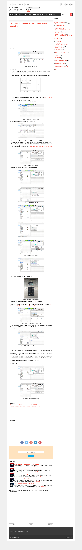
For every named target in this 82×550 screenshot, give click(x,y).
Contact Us (15, 4)
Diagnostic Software (27, 14)
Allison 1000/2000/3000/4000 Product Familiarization (26, 484)
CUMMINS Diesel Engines (60, 34)
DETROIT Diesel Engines (60, 39)
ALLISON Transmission (60, 32)
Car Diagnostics (58, 41)
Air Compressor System (60, 63)
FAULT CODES (17, 14)
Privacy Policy (21, 4)
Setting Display (58, 43)
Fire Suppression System (60, 65)
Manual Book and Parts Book (61, 44)
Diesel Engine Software (60, 25)
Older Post (50, 524)
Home (12, 14)
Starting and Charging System (61, 52)
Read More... (37, 466)
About (11, 4)
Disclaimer (27, 4)
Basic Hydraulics (58, 49)
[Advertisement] (31, 39)
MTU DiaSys (57, 57)
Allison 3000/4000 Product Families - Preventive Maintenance (28, 469)
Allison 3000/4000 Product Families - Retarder (24, 479)
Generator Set (58, 55)
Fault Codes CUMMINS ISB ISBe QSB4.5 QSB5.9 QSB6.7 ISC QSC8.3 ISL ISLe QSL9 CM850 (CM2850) (63, 37)
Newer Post (12, 524)
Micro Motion (57, 58)
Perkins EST (57, 61)
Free (71, 537)
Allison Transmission (50, 14)
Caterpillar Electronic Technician (61, 23)
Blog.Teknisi (14, 7)
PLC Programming (59, 47)
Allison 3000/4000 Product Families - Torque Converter (26, 464)
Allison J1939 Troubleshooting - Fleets (23, 474)
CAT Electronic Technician (38, 14)
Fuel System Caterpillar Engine (61, 54)
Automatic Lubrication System (61, 60)
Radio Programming (59, 50)
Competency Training (59, 46)
